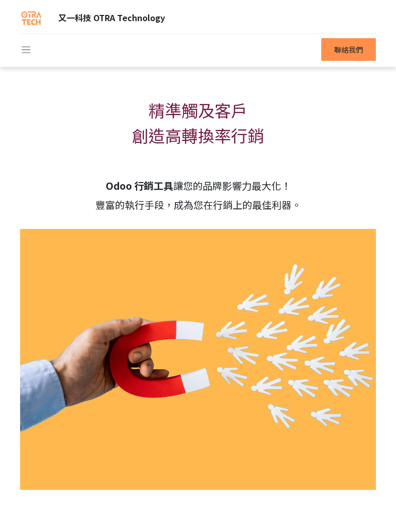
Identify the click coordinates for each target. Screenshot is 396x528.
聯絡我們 (348, 49)
